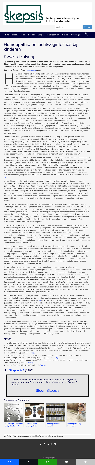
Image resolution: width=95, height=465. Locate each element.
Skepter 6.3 (31, 70)
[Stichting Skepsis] (47, 13)
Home (7, 35)
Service (65, 35)
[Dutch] (86, 35)
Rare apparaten (53, 35)
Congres (41, 35)
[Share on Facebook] (9, 462)
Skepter (15, 35)
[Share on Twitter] (28, 462)
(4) (40, 300)
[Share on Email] (66, 462)
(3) (68, 282)
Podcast (31, 35)
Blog (23, 35)
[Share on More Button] (85, 462)
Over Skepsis (76, 35)
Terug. (32, 353)
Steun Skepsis (47, 390)
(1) (5, 177)
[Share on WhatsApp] (47, 462)
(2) (48, 193)
